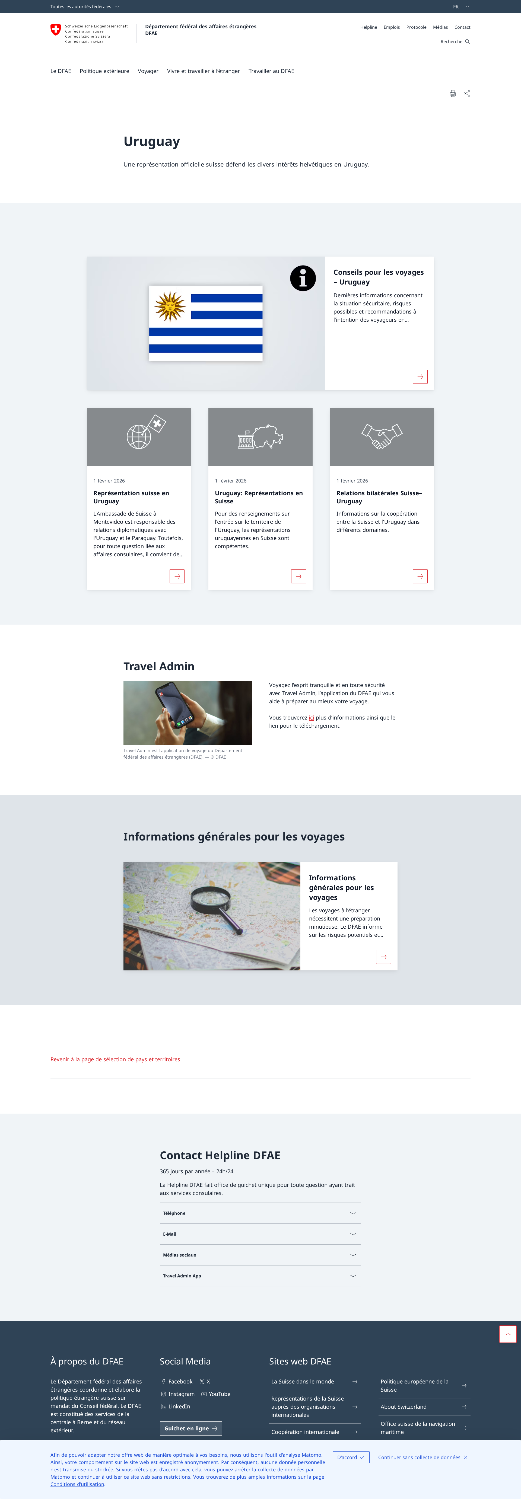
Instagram (182, 1394)
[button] (60, 71)
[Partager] (467, 93)
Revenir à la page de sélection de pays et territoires (115, 1059)
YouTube (219, 1394)
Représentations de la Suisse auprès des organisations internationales (307, 1406)
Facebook (181, 1381)
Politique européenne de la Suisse (415, 1385)
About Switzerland (404, 1406)
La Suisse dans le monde (302, 1381)
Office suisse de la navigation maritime (418, 1428)
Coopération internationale (305, 1432)
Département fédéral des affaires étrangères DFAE (201, 29)
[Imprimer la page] (453, 93)
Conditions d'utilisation (77, 1484)
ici (311, 717)
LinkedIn (179, 1406)
